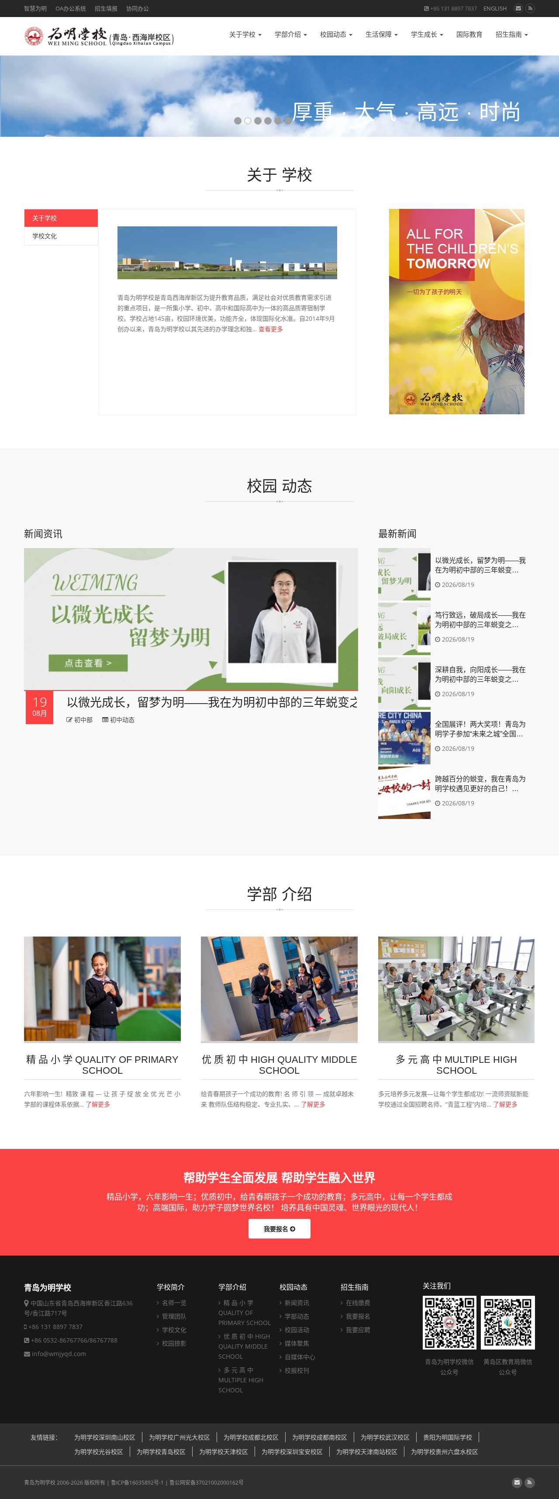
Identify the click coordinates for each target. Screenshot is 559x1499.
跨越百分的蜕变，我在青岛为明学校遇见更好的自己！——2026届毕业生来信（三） (480, 784)
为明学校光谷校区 (98, 1451)
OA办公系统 (70, 8)
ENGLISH (495, 8)
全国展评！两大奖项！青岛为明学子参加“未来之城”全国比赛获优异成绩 (480, 730)
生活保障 (379, 34)
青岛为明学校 (39, 1482)
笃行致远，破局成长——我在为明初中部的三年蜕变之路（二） (480, 620)
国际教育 (469, 34)
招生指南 (510, 34)
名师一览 (173, 1302)
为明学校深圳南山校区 (104, 1437)
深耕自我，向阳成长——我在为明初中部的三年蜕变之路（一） (480, 675)
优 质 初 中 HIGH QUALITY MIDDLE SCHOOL (244, 1346)
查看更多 (271, 329)
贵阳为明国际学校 (447, 1437)
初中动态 (121, 719)
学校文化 (44, 236)
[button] (15, 103)
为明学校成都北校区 (251, 1437)
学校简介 (171, 1287)
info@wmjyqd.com (59, 1354)
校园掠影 (173, 1343)
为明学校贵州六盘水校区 (444, 1451)
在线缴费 (357, 1302)
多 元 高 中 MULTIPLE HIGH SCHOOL (240, 1380)
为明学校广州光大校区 (179, 1437)
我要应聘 (357, 1330)
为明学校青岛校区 (161, 1451)
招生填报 (106, 8)
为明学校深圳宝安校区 (292, 1451)
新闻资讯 (296, 1302)
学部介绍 (289, 34)
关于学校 (243, 34)
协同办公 (137, 8)
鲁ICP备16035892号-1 (137, 1482)
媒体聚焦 (296, 1343)
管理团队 (173, 1316)
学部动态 (296, 1316)
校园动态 (334, 34)
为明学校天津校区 (223, 1451)
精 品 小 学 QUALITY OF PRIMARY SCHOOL (244, 1312)
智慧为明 (35, 8)
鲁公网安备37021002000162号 (206, 1482)
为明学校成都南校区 (319, 1437)
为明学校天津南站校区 (366, 1451)
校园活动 (296, 1330)
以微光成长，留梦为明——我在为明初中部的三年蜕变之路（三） (237, 702)
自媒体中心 (299, 1357)
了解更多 (98, 1104)
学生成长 (425, 34)
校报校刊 (296, 1370)
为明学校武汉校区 (385, 1437)
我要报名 (277, 1229)
